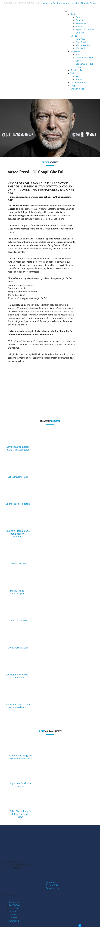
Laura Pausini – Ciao (18, 476)
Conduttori (81, 20)
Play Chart (81, 42)
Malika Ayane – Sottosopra (18, 592)
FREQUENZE (10, 2)
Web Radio (81, 48)
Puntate (79, 26)
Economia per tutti (85, 64)
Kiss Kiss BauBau (78, 82)
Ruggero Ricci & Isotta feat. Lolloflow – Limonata (18, 533)
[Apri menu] (66, 11)
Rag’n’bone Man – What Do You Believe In (18, 706)
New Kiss (80, 39)
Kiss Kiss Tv (76, 70)
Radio (73, 14)
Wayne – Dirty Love (18, 620)
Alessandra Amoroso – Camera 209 (18, 676)
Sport (78, 60)
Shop (73, 85)
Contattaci (51, 882)
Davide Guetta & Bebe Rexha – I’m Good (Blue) (18, 448)
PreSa (78, 67)
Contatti (80, 32)
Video (73, 73)
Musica (73, 36)
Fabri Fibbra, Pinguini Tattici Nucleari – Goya (20, 814)
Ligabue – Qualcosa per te (20, 785)
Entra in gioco (77, 88)
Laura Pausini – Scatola (18, 503)
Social (79, 79)
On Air (79, 17)
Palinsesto (81, 23)
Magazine (75, 51)
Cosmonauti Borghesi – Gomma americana (20, 757)
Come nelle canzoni (18, 647)
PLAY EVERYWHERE (29, 2)
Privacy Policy (53, 885)
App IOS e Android (85, 29)
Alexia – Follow (18, 563)
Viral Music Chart (84, 45)
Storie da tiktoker (84, 57)
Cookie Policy (52, 888)
